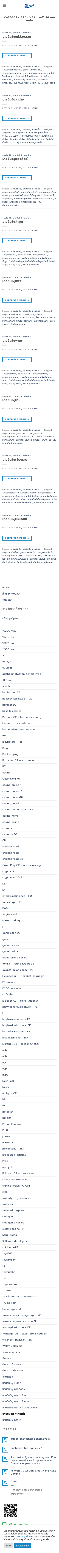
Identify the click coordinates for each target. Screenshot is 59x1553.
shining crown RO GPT (16, 1186)
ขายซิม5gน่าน (11, 400)
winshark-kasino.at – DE (17, 1340)
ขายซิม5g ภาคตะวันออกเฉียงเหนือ (21, 1408)
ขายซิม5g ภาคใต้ (11, 1420)
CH (4, 840)
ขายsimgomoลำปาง (11, 135)
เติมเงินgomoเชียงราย (43, 502)
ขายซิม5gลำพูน (12, 221)
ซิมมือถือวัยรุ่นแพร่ (24, 320)
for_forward (9, 914)
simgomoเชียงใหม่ (46, 552)
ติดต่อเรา (7, 600)
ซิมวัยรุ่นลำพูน (15, 264)
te (3, 1266)
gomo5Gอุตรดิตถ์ (28, 192)
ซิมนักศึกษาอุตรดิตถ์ (22, 198)
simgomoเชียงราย (46, 492)
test (4, 1278)
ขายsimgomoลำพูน (11, 258)
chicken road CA (12, 847)
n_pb (5, 1068)
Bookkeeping (10, 754)
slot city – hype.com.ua (16, 1198)
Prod (5, 1161)
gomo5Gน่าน (22, 433)
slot (4, 1192)
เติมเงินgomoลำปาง (36, 142)
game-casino (10, 945)
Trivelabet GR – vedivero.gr (19, 1297)
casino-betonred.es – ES (17, 809)
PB (4, 1105)
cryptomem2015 (12, 877)
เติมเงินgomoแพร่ (18, 324)
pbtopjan (7, 1112)
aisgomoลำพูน (9, 254)
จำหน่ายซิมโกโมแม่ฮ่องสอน (27, 76)
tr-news (7, 1290)
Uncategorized (11, 1309)
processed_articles (14, 1155)
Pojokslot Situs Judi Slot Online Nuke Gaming (33, 1472)
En (3, 890)
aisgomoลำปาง (9, 132)
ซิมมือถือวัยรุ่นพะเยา (34, 380)
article (6, 686)
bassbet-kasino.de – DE (17, 699)
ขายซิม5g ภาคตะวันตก (15, 1395)
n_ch (5, 1062)
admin (35, 45)
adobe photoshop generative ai (22, 674)
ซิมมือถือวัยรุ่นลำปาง (35, 139)
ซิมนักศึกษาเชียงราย (20, 499)
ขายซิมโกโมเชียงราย (33, 496)
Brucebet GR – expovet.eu (18, 760)
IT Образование (11, 988)
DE (4, 884)
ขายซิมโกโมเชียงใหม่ (32, 555)
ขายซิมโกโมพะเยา (29, 377)
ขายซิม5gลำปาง (13, 99)
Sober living (9, 1235)
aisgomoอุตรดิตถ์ (10, 192)
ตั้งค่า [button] (8, 1545)
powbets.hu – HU (13, 1149)
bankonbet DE (11, 692)
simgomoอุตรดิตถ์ (47, 192)
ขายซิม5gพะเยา (12, 340)
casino (6, 773)
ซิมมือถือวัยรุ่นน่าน (24, 439)
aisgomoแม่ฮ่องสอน (11, 69)
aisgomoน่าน (8, 433)
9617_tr (6, 662)
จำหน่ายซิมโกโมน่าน (43, 436)
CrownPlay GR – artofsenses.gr (21, 865)
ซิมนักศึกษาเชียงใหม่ (19, 558)
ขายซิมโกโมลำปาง (30, 135)
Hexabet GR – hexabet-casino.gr (23, 976)
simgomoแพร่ (36, 314)
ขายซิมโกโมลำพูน (29, 258)
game (5, 939)
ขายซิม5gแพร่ (11, 281)
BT (4, 766)
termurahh (8, 1272)
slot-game (8, 1217)
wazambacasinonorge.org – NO (21, 1315)
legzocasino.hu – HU (15, 1038)
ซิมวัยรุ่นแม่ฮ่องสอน (22, 82)
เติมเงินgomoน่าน (15, 443)
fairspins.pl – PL (12, 902)
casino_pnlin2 (10, 803)
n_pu (5, 1075)
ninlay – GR (9, 1093)
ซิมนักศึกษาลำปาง (17, 139)
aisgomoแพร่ (8, 314)
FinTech (6, 908)
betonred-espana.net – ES (18, 729)
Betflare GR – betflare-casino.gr (22, 717)
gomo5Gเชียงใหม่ (28, 552)
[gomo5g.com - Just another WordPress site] (29, 5)
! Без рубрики (10, 618)
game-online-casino (14, 958)
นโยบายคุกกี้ (21, 1536)
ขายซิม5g (6, 32)
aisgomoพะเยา (9, 373)
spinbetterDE (10, 1247)
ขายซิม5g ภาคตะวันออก (15, 1401)
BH (4, 736)
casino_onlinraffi (12, 797)
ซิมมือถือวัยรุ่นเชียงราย (40, 499)
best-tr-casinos (11, 711)
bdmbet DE (9, 705)
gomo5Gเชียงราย (28, 492)
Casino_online (11, 779)
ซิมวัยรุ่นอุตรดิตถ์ (29, 201)
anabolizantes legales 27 (26, 1448)
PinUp (5, 1130)
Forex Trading (11, 921)
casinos (7, 828)
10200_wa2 (9, 631)
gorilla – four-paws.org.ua (18, 964)
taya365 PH (9, 1260)
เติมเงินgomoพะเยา (31, 383)
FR (3, 927)
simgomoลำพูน (40, 254)
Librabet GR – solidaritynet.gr (20, 1044)
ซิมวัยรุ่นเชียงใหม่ (24, 562)
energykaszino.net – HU (17, 896)
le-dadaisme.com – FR (16, 1032)
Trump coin (9, 1303)
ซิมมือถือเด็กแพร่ (41, 320)
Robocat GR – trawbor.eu (18, 1173)
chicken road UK (12, 859)
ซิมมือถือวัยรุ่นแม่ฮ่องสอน (25, 79)
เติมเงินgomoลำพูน (31, 264)
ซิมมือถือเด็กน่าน (40, 439)
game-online (10, 951)
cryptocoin (8, 871)
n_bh (5, 1050)
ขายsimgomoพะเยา (11, 377)
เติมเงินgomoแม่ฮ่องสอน (43, 82)
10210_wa (8, 637)
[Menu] (4, 5)
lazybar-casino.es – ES (16, 1019)
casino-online (10, 822)
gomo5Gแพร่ (22, 314)
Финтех (6, 1358)
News (5, 1087)
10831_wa (8, 643)
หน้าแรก (6, 587)
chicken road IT (12, 853)
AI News (7, 680)
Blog (5, 748)
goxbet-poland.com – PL (17, 970)
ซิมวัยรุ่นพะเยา (15, 383)
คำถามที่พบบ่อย (11, 594)
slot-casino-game (13, 1210)
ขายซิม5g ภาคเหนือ (22, 32)
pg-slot (6, 1118)
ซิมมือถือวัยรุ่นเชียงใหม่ (40, 558)
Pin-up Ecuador (12, 1124)
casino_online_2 (12, 791)
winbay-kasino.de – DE (16, 1327)
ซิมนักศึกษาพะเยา (16, 380)
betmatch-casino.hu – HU (18, 723)
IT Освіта (7, 994)
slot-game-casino (13, 1223)
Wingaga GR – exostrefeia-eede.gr (24, 1334)
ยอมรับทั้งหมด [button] (22, 1545)
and (13, 1485)
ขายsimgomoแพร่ (10, 317)
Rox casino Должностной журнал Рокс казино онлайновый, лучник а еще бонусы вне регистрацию (33, 1460)
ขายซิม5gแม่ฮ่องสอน (16, 36)
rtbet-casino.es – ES (15, 1179)
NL (4, 1099)
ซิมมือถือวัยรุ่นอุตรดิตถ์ (43, 198)
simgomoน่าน (36, 433)
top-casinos (9, 1284)
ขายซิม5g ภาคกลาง (13, 1389)
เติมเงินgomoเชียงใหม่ (43, 562)
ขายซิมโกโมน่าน (27, 436)
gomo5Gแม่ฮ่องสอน (31, 69)
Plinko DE (8, 1143)
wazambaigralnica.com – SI (19, 1321)
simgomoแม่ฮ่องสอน (12, 73)
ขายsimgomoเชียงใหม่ (12, 555)
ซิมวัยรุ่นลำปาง (19, 142)
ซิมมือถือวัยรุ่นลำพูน (34, 261)
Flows (14, 1481)
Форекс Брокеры (12, 1364)
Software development (16, 1241)
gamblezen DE (11, 933)
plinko (6, 1136)
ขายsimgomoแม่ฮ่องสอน (34, 73)
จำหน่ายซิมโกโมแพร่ (44, 317)
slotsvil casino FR (13, 1229)
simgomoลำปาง (41, 132)
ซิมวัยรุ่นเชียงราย (24, 502)
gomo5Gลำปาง (25, 132)
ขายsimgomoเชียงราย (12, 496)
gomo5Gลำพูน (24, 254)
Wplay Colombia (12, 1346)
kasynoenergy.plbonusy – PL (19, 1007)
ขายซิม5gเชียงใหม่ (14, 519)
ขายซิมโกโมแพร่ (27, 317)
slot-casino (9, 1204)
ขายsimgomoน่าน (10, 436)
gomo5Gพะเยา (24, 373)
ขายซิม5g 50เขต (11, 1383)
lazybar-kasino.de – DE (16, 1025)
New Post (8, 1081)
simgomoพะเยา (40, 373)
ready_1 (7, 1167)
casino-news (10, 816)
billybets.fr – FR (12, 742)
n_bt (5, 1056)
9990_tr (7, 668)
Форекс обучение (12, 1370)
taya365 (7, 1253)
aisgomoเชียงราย (10, 492)
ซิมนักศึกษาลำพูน (16, 261)
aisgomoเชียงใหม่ (10, 552)
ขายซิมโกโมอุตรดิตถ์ (33, 195)
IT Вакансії (8, 982)
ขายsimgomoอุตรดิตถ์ (12, 195)
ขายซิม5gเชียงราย (14, 459)
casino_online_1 (11, 785)
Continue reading (17, 55)
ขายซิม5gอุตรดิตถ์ (15, 159)
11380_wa (8, 649)
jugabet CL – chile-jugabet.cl (20, 1001)
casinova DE (9, 834)
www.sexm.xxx (11, 1352)
